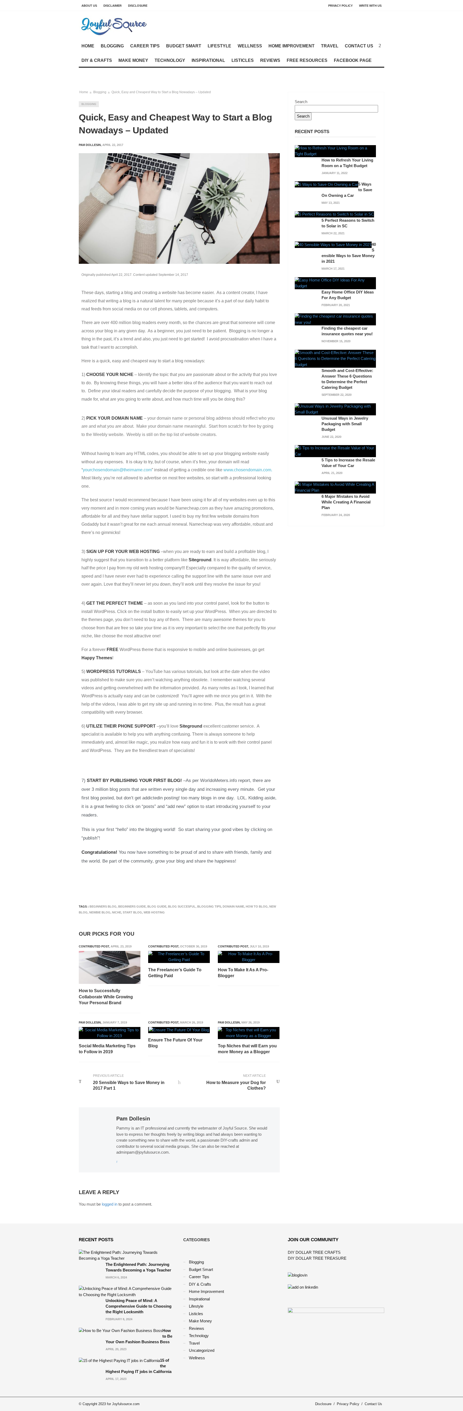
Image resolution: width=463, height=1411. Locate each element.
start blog (132, 912)
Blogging (112, 46)
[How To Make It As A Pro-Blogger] (248, 957)
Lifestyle (219, 46)
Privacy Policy (340, 5)
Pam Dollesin (90, 1022)
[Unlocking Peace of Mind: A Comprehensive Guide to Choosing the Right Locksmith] (127, 1291)
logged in (109, 1204)
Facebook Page (353, 60)
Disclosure (137, 5)
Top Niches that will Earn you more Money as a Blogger (247, 1049)
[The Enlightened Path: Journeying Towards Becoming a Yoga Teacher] (127, 1255)
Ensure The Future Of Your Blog (175, 1043)
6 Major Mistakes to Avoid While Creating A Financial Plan (346, 502)
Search (301, 101)
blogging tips (209, 906)
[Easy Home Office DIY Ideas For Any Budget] (335, 282)
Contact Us (359, 46)
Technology (170, 60)
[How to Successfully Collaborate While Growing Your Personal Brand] (109, 967)
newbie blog (99, 912)
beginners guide (132, 906)
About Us (89, 5)
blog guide (156, 906)
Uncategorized (201, 1350)
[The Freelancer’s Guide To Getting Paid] (179, 957)
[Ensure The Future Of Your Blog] (179, 1030)
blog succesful (182, 906)
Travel (329, 46)
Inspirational (208, 60)
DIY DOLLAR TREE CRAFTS (314, 1252)
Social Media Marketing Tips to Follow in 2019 (107, 1049)
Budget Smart (183, 46)
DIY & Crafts (96, 60)
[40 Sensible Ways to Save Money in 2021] (333, 244)
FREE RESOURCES (307, 60)
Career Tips (145, 46)
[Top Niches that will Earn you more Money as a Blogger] (248, 1033)
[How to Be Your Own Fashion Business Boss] (120, 1330)
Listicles (243, 60)
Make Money (133, 60)
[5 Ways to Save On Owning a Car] (326, 184)
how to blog (257, 906)
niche (116, 912)
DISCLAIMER (112, 5)
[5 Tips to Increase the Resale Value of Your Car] (335, 451)
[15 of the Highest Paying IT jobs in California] (119, 1360)
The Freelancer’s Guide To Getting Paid (174, 973)
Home (87, 46)
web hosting (154, 912)
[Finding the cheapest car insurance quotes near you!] (335, 319)
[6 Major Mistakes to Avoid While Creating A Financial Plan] (335, 487)
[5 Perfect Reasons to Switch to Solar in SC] (334, 214)
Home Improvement (291, 46)
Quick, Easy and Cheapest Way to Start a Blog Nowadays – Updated (161, 92)
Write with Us (370, 5)
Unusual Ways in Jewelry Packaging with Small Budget (345, 424)
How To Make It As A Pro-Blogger (243, 973)
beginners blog (103, 906)
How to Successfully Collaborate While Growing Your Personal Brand (106, 996)
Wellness (250, 46)
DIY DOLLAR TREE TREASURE (317, 1258)
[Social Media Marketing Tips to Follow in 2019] (109, 1033)
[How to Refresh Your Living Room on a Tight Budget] (335, 150)
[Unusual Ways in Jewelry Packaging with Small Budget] (335, 409)
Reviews (270, 60)
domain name (233, 906)
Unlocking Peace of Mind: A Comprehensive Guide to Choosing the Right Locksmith (138, 1306)
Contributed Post (94, 946)
